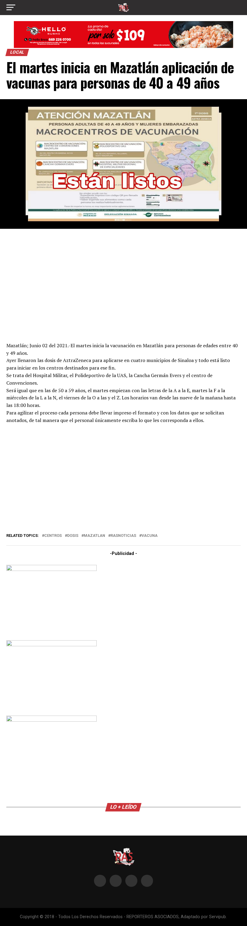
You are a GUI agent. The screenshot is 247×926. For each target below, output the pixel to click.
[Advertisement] (123, 284)
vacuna (150, 536)
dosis (72, 536)
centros (53, 536)
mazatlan (94, 536)
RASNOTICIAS (123, 536)
